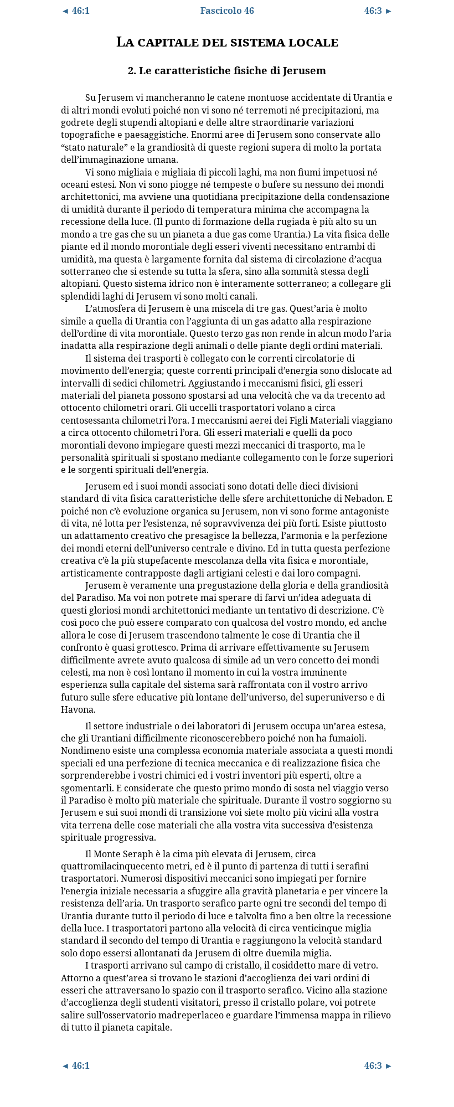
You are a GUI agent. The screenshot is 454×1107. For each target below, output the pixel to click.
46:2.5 (69, 485)
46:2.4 (69, 357)
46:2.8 (69, 853)
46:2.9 (69, 964)
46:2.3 (69, 308)
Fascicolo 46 (227, 10)
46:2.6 (69, 584)
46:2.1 (69, 97)
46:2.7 (69, 725)
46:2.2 (69, 171)
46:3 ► (378, 10)
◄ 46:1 (75, 10)
